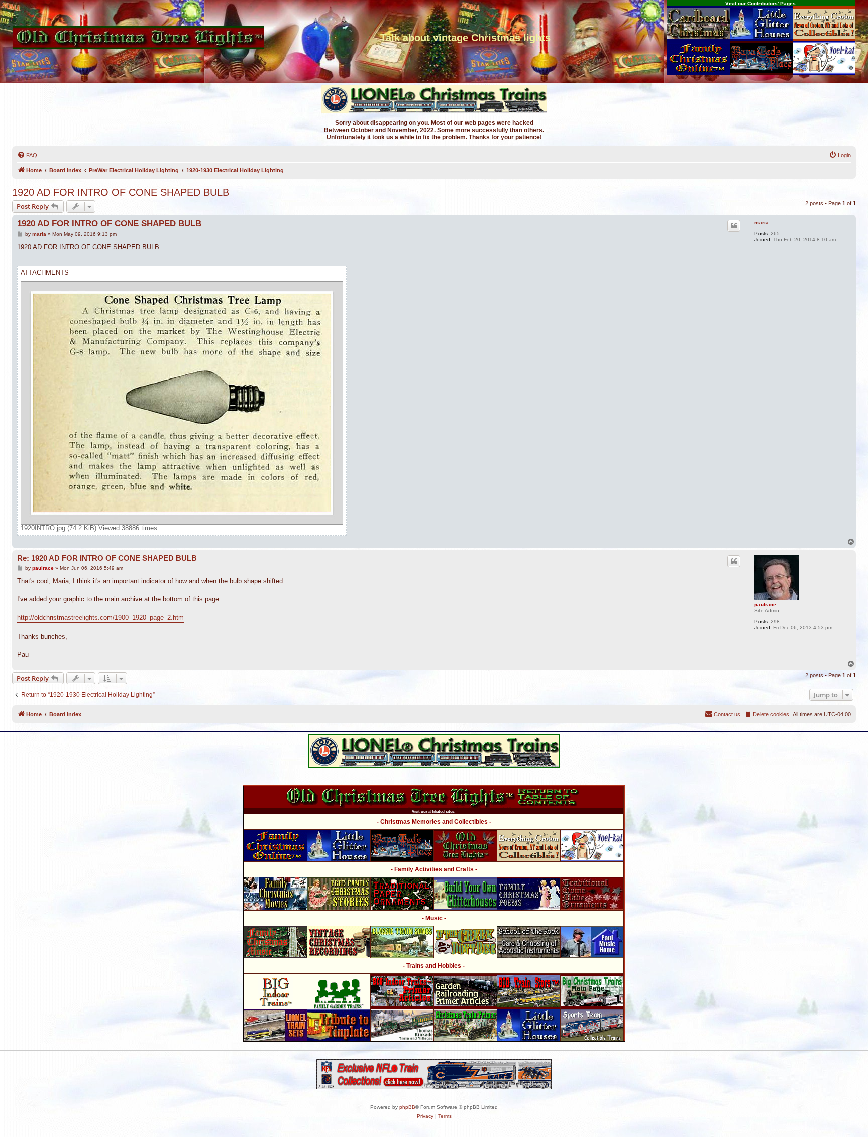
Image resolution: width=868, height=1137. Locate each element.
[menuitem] (27, 155)
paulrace (765, 604)
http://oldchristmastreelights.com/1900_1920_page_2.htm (100, 617)
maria (761, 222)
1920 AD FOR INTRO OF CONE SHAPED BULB (120, 192)
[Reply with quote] (733, 226)
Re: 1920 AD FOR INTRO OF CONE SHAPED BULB (107, 558)
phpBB (407, 1107)
